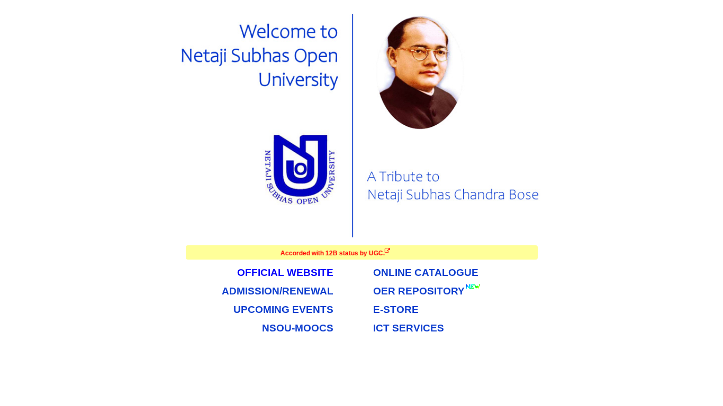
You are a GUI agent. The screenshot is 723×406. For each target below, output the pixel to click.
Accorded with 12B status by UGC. (329, 253)
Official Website (285, 272)
